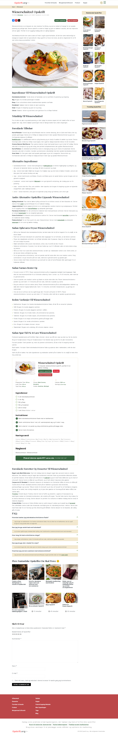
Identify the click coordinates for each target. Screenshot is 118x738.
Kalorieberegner (60, 724)
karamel (72, 503)
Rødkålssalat (16, 139)
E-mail (14, 673)
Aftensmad (20, 7)
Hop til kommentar (45, 375)
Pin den (56, 371)
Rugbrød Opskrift (85, 66)
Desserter (15, 701)
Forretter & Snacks (51, 3)
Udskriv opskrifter (60, 20)
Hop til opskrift (72, 20)
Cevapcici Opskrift (98, 48)
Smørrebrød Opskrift (87, 30)
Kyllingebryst (48, 166)
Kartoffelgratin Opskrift (99, 102)
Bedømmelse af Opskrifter (21, 632)
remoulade (61, 220)
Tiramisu (15, 494)
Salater (38, 698)
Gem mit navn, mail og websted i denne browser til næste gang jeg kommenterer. (43, 680)
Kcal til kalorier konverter (40, 724)
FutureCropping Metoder (43, 704)
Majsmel (37, 181)
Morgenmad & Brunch (66, 3)
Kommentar (16, 639)
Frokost (77, 3)
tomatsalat (22, 213)
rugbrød (47, 478)
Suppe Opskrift (99, 83)
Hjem (13, 7)
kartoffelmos (32, 208)
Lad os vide (50, 458)
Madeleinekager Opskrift (88, 48)
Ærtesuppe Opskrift (98, 66)
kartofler (66, 215)
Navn (14, 666)
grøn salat (64, 555)
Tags (37, 710)
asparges (15, 222)
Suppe (85, 3)
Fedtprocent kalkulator (79, 724)
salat (22, 204)
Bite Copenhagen (41, 707)
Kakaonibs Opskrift (98, 30)
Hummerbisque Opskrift (88, 84)
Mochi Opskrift (87, 101)
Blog (37, 713)
